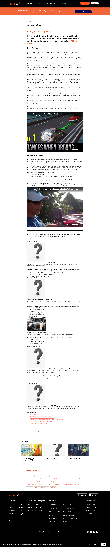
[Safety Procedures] (54, 450)
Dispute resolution (56, 484)
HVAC (61, 478)
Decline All (96, 544)
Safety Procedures (51, 458)
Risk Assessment (75, 458)
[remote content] (55, 132)
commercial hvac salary (31, 478)
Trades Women (57, 481)
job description (48, 478)
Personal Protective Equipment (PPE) (28, 459)
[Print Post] (42, 431)
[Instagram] (88, 532)
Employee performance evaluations (41, 487)
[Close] (108, 544)
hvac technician (30, 481)
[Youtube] (97, 532)
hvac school (38, 475)
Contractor (48, 484)
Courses (66, 478)
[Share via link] (39, 431)
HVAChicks (41, 478)
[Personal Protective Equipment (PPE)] (31, 450)
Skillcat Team (65, 481)
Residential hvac (73, 481)
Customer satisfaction (31, 484)
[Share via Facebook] (28, 431)
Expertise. (81, 481)
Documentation (78, 484)
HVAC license (29, 487)
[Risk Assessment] (78, 450)
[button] (40, 3)
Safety (28, 426)
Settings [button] (89, 544)
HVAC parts (53, 487)
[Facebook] (94, 532)
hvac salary (45, 475)
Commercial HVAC (48, 481)
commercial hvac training (65, 475)
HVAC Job (56, 478)
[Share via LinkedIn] (35, 431)
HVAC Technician (39, 481)
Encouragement (74, 478)
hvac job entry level (54, 475)
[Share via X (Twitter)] (31, 431)
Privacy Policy (59, 544)
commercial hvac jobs (77, 475)
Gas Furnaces (40, 484)
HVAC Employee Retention (68, 484)
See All (87, 441)
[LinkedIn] (91, 532)
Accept (103, 544)
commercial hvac (30, 475)
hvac (80, 478)
